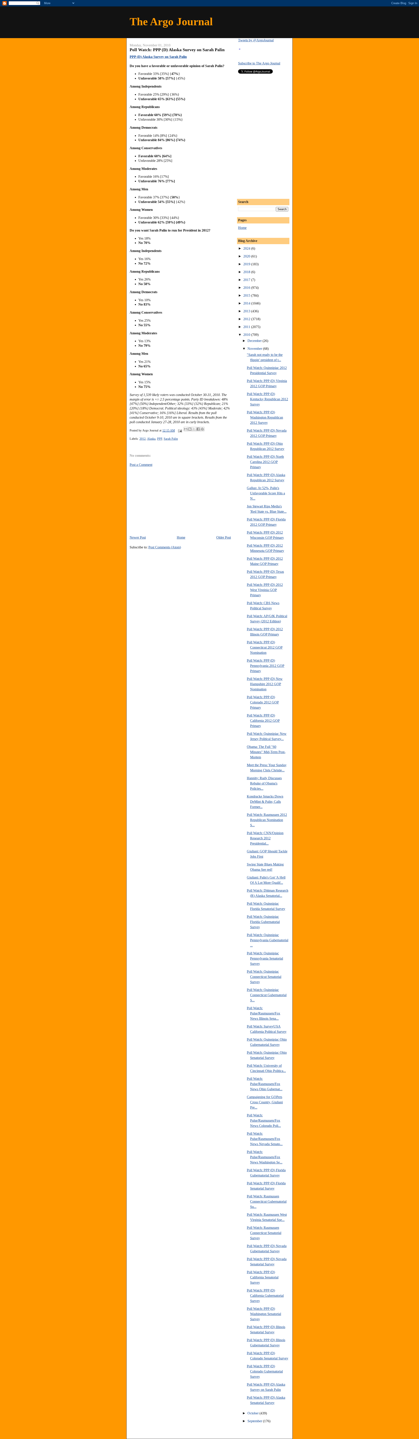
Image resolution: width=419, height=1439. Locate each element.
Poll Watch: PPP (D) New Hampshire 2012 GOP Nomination (265, 684)
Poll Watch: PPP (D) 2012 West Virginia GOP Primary (265, 590)
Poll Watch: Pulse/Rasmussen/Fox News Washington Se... (264, 1157)
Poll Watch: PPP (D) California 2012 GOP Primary (263, 721)
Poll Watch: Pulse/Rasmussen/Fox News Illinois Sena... (263, 1013)
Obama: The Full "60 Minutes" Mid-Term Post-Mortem (266, 752)
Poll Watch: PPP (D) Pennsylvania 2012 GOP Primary (265, 666)
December (255, 341)
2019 (247, 264)
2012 (142, 438)
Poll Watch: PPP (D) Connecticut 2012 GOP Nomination (265, 647)
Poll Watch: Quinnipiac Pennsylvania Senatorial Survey (265, 958)
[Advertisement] (166, 500)
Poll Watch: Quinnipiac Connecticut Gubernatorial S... (267, 995)
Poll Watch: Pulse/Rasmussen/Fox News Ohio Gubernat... (264, 1084)
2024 (247, 248)
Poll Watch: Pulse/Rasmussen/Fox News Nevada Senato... (265, 1139)
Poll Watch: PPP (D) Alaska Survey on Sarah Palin (177, 49)
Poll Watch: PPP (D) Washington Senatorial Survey (264, 1314)
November (255, 348)
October (253, 1413)
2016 (247, 287)
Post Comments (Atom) (164, 547)
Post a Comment (141, 465)
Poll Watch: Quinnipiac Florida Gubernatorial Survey (263, 922)
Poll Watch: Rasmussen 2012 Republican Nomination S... (267, 820)
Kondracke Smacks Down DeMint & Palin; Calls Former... (265, 802)
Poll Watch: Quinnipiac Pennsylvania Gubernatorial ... (267, 940)
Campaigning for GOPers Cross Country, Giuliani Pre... (265, 1102)
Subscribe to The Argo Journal (259, 63)
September (255, 1421)
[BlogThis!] (190, 429)
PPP (159, 438)
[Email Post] (180, 430)
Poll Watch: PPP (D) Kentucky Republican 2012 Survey (267, 399)
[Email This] (186, 429)
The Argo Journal (171, 21)
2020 (247, 256)
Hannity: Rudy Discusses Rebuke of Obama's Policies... (264, 783)
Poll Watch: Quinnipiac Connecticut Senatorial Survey (264, 977)
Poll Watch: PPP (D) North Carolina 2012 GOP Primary (265, 462)
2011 (247, 327)
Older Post (223, 537)
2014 (247, 303)
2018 (247, 272)
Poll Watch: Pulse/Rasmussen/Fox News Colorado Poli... (264, 1120)
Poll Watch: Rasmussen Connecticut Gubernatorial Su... (267, 1201)
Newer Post (138, 537)
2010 (247, 334)
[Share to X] (194, 429)
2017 (247, 280)
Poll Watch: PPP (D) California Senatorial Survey (262, 1277)
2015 (247, 295)
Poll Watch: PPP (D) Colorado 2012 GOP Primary (263, 702)
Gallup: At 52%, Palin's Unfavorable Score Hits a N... (266, 493)
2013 (247, 311)
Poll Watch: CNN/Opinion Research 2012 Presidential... (265, 838)
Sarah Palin (171, 438)
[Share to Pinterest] (202, 429)
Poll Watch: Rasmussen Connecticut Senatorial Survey (264, 1233)
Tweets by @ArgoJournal (256, 40)
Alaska (151, 438)
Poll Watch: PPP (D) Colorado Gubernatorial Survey (265, 1371)
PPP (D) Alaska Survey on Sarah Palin (158, 57)
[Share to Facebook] (198, 429)
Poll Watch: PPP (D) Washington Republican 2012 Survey (265, 417)
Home (181, 537)
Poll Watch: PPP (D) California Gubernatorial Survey (265, 1296)
